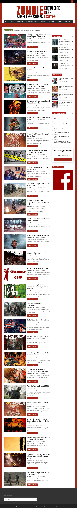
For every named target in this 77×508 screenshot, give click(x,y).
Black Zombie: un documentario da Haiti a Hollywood (26, 30)
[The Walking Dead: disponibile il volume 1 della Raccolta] (15, 90)
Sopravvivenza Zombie (32, 21)
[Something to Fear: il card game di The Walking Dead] (15, 258)
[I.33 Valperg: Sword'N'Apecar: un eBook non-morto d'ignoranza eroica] (15, 460)
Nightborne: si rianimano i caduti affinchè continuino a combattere (63, 119)
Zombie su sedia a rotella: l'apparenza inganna (62, 137)
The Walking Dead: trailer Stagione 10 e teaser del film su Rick (38, 202)
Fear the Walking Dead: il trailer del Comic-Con (38, 168)
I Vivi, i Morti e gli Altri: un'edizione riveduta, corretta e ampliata (38, 287)
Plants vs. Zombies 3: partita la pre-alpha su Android (37, 151)
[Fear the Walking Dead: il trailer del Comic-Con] (15, 173)
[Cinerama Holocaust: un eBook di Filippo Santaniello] (15, 107)
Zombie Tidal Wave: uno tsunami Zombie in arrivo (38, 220)
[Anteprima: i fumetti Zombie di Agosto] (15, 409)
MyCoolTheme (38, 506)
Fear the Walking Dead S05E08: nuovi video (38, 185)
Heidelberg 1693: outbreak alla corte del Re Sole (38, 354)
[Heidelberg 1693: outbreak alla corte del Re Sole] (15, 359)
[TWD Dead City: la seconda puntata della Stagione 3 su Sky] (55, 58)
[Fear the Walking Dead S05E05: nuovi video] (15, 479)
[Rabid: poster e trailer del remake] (15, 74)
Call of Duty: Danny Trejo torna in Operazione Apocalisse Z (38, 321)
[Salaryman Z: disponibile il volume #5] (55, 104)
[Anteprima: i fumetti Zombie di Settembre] (15, 140)
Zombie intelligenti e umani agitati (61, 132)
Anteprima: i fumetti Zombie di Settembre (38, 135)
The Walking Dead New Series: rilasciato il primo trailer (38, 52)
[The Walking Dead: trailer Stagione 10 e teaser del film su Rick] (15, 206)
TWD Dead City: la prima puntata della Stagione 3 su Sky (66, 65)
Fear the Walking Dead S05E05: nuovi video (38, 473)
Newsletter (68, 21)
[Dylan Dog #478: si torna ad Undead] (55, 96)
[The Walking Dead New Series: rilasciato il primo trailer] (15, 57)
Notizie (12, 21)
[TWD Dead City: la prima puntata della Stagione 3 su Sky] (55, 66)
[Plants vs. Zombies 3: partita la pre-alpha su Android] (15, 157)
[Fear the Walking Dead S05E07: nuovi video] (15, 309)
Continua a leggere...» (32, 46)
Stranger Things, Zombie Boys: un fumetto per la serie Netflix (38, 36)
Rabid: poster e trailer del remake (36, 69)
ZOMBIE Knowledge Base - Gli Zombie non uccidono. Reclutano (22, 506)
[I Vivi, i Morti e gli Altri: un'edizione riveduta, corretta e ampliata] (15, 291)
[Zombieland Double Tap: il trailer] (15, 124)
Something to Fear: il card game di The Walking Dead (39, 253)
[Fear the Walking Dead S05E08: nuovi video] (15, 190)
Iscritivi (63, 159)
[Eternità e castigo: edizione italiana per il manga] (55, 81)
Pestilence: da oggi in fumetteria (38, 336)
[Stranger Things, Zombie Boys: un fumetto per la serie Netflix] (15, 41)
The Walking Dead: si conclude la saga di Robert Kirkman (38, 438)
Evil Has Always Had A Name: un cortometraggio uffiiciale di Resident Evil (62, 142)
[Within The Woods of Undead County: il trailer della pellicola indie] (15, 425)
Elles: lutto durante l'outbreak (60, 128)
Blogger (56, 506)
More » (10, 30)
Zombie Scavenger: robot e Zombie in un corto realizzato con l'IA (63, 124)
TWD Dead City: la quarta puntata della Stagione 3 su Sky (66, 41)
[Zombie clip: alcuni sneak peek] (15, 274)
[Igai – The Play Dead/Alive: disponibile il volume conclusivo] (15, 375)
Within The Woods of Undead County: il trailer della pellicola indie (38, 421)
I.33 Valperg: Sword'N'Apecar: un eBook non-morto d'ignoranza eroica (38, 456)
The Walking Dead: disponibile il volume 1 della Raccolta (38, 85)
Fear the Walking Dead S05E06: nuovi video (38, 387)
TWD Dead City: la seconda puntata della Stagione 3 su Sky (66, 57)
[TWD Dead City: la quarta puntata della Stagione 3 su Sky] (55, 42)
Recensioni (20, 21)
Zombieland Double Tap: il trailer (38, 117)
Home (6, 21)
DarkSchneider (30, 38)
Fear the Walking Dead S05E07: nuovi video (38, 304)
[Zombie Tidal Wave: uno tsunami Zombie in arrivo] (15, 225)
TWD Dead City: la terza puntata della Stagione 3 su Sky (66, 49)
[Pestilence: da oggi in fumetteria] (15, 342)
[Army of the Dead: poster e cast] (15, 241)
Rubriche (43, 21)
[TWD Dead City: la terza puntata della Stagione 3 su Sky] (55, 50)
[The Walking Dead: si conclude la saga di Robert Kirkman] (15, 444)
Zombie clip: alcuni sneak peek (37, 268)
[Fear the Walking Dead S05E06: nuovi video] (15, 392)
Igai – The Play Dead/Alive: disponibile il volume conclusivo (38, 370)
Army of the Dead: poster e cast (38, 235)
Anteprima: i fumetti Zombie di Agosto (38, 403)
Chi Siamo (51, 21)
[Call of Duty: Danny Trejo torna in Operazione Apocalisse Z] (15, 326)
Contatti (60, 21)
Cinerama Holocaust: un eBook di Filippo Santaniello (38, 102)
